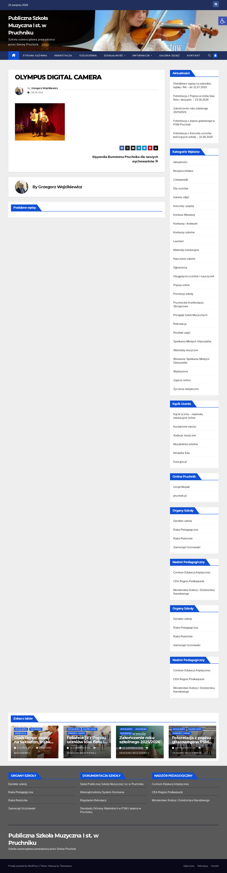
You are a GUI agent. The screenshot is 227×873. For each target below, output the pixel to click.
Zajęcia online (182, 380)
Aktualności (180, 162)
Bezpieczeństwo (183, 171)
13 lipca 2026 (25, 748)
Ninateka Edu (181, 453)
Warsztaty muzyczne (185, 350)
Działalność (114, 55)
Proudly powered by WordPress (23, 866)
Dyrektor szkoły (182, 521)
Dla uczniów (180, 188)
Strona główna (35, 55)
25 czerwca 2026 (80, 748)
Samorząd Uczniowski (186, 547)
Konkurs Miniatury (184, 214)
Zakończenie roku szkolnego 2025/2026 (139, 739)
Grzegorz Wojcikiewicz (44, 88)
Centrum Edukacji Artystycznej (191, 572)
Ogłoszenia (88, 55)
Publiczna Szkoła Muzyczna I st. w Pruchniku (28, 25)
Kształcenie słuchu (184, 426)
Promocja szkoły (183, 293)
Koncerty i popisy (183, 206)
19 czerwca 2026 (185, 748)
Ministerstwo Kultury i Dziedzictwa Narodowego (181, 800)
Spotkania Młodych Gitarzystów (192, 341)
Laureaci (178, 241)
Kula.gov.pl (180, 461)
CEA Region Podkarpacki (188, 581)
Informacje (141, 55)
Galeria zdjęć (169, 55)
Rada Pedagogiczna (185, 529)
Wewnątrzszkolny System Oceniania (102, 792)
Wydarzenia (180, 371)
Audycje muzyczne (184, 435)
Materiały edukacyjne (186, 250)
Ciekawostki (180, 179)
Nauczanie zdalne (184, 258)
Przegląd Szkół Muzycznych (190, 315)
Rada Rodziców (183, 538)
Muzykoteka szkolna (185, 444)
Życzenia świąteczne (186, 389)
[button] (222, 21)
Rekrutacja (63, 55)
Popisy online (181, 285)
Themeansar (65, 866)
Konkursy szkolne (184, 232)
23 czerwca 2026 (133, 748)
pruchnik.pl (180, 495)
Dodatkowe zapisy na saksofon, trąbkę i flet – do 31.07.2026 (34, 741)
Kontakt (193, 55)
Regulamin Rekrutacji (93, 800)
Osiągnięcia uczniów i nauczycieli (193, 276)
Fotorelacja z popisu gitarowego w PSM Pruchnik (191, 741)
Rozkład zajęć (182, 332)
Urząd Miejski (181, 487)
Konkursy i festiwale (185, 223)
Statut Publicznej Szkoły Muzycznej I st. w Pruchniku (112, 784)
